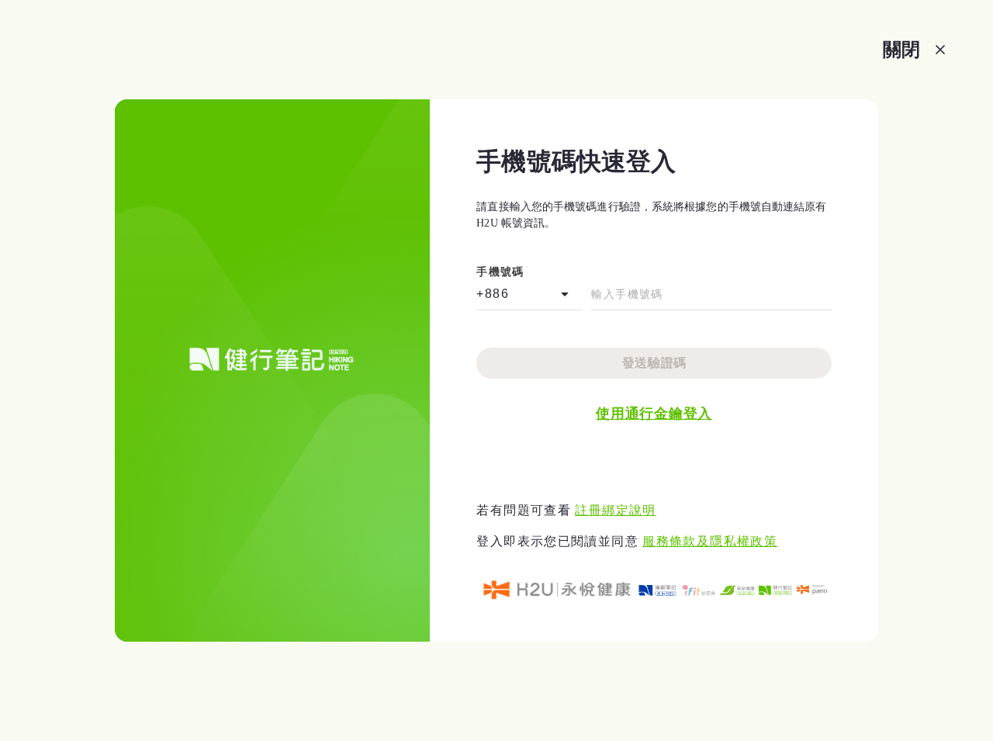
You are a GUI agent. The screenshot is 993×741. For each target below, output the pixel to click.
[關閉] (940, 49)
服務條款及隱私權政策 (709, 541)
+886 (492, 293)
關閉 (901, 49)
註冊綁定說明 (615, 510)
